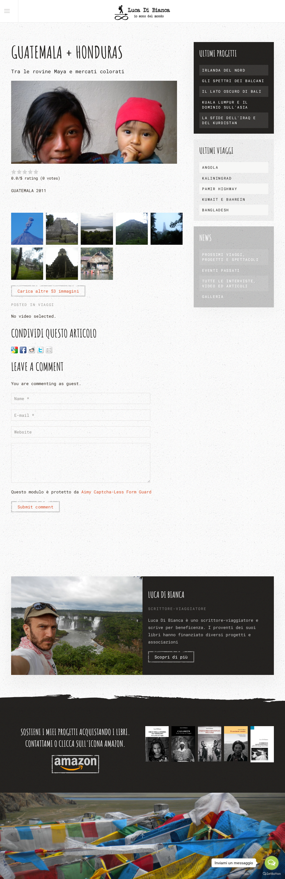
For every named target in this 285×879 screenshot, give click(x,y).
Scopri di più (171, 657)
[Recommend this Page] (49, 350)
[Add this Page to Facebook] (23, 350)
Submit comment (35, 507)
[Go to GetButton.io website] (272, 873)
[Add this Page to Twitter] (40, 350)
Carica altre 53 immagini (48, 291)
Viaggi (46, 304)
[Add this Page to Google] (14, 350)
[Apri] (157, 744)
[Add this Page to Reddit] (31, 350)
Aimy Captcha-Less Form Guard (116, 491)
